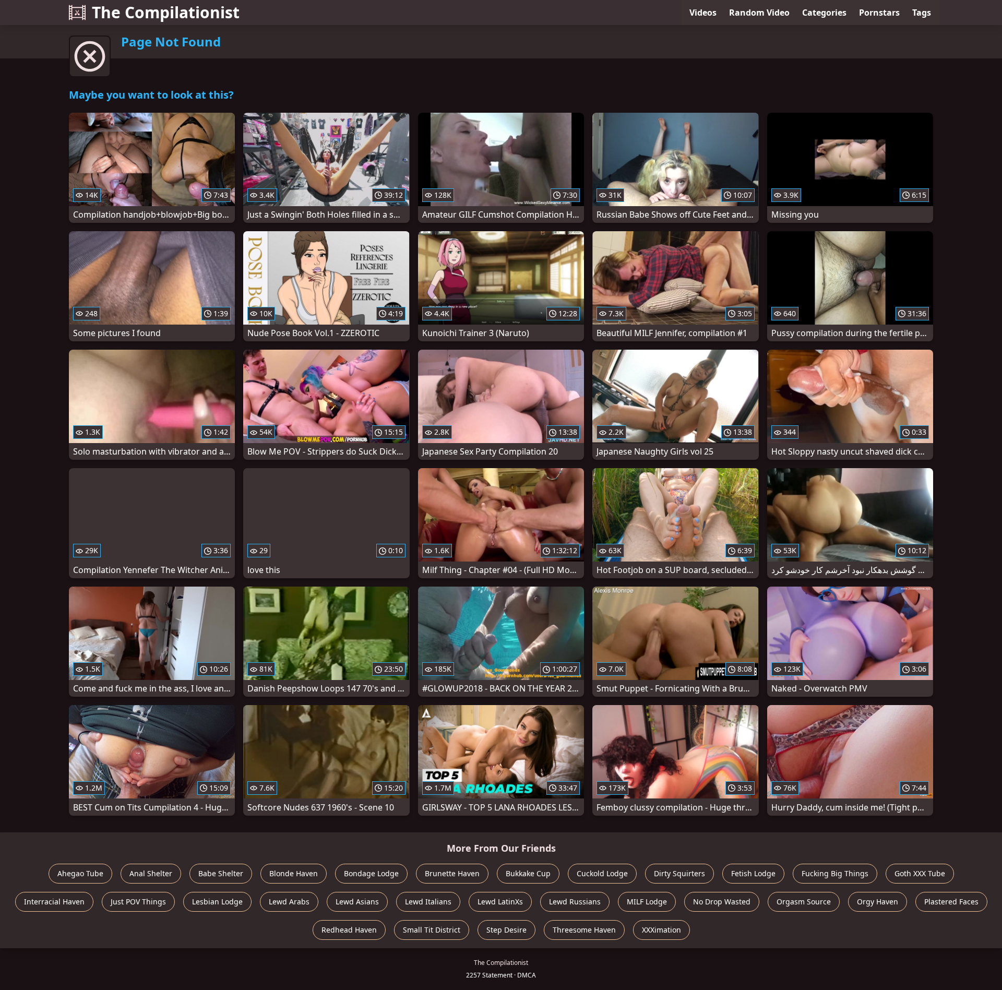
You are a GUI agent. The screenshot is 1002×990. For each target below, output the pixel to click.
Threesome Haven (584, 930)
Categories (824, 12)
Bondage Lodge (371, 873)
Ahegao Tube (80, 873)
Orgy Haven (877, 901)
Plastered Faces (951, 901)
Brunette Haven (452, 873)
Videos (703, 12)
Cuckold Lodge (602, 873)
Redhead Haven (349, 930)
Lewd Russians (575, 901)
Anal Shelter (150, 873)
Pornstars (879, 12)
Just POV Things (138, 901)
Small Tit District (431, 930)
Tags (921, 12)
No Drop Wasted (721, 901)
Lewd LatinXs (500, 901)
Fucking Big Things (835, 873)
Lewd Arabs (289, 901)
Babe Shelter (220, 873)
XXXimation (661, 930)
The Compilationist (166, 12)
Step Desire (506, 930)
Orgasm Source (804, 901)
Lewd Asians (357, 901)
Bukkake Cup (528, 873)
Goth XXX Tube (919, 873)
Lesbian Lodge (217, 901)
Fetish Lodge (753, 873)
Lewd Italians (428, 901)
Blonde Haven (293, 873)
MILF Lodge (647, 901)
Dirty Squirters (679, 873)
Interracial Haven (54, 901)
